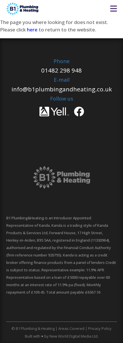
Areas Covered (71, 328)
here (32, 29)
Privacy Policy (100, 328)
